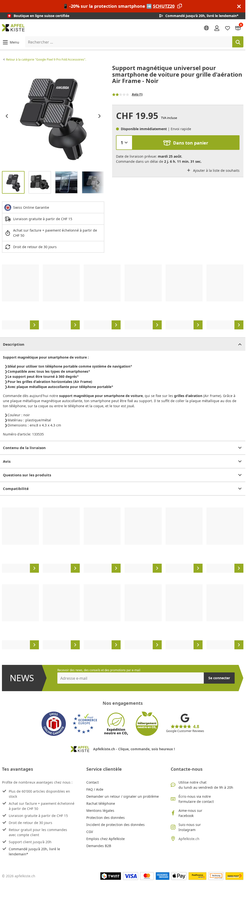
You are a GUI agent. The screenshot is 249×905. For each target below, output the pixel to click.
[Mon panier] (238, 28)
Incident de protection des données (115, 824)
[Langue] (206, 28)
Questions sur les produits (27, 474)
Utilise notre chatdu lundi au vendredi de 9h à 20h (205, 785)
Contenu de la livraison (24, 447)
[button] (10, 42)
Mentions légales (100, 810)
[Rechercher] (237, 41)
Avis (6, 461)
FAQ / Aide (94, 789)
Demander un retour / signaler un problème (122, 796)
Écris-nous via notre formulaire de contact (196, 799)
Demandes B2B (98, 845)
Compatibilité (16, 488)
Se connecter (219, 678)
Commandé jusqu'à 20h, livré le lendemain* (34, 851)
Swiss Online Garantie (31, 207)
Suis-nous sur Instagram (189, 827)
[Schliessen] (239, 6)
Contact (92, 782)
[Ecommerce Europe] (85, 724)
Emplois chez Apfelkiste (105, 838)
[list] (53, 116)
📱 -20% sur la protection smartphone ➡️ (119, 6)
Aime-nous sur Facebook (190, 813)
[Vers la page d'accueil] (13, 27)
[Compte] (216, 27)
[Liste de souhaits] (227, 28)
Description (13, 344)
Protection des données (105, 817)
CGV (89, 831)
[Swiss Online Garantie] (54, 724)
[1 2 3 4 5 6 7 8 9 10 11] (124, 142)
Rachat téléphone (100, 803)
